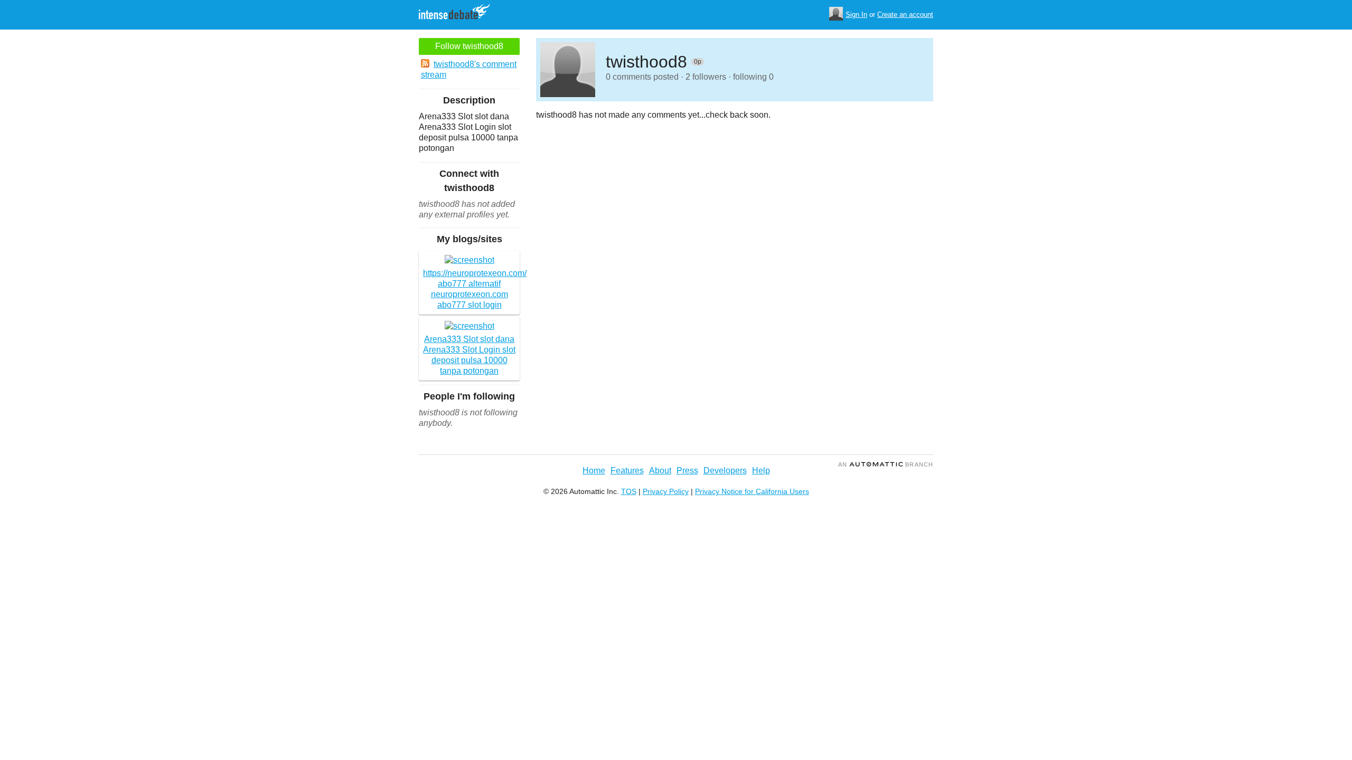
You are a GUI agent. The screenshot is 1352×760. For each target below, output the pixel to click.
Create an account (905, 14)
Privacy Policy (666, 491)
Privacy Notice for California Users (752, 491)
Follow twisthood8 (469, 46)
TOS (628, 491)
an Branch (885, 464)
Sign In (856, 14)
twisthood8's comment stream (469, 69)
